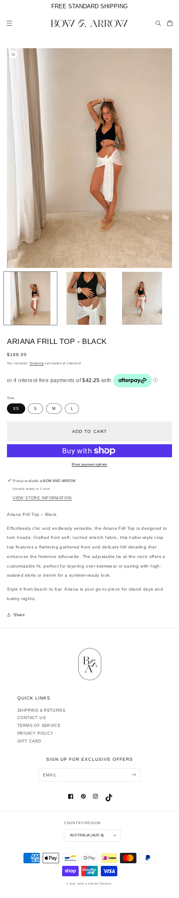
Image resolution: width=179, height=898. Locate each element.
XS (16, 408)
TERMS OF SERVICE (38, 725)
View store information (42, 498)
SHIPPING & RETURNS (41, 710)
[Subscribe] (133, 775)
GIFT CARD (29, 741)
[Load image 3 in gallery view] (142, 298)
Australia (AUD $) (87, 835)
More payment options (89, 464)
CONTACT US (31, 718)
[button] (158, 23)
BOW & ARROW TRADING (95, 883)
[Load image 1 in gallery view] (30, 298)
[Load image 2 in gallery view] (86, 298)
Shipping (37, 363)
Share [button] (19, 615)
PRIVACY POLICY (35, 733)
